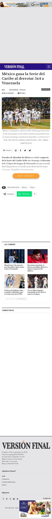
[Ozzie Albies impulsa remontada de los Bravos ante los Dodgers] (37, 281)
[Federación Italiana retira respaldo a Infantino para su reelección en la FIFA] (14, 281)
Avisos (4, 485)
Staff (3, 476)
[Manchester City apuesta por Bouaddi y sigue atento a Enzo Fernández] (14, 256)
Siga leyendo (26, 176)
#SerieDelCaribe (13, 187)
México (24, 187)
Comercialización (8, 482)
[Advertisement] (26, 34)
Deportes (45, 89)
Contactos (5, 479)
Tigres (32, 187)
